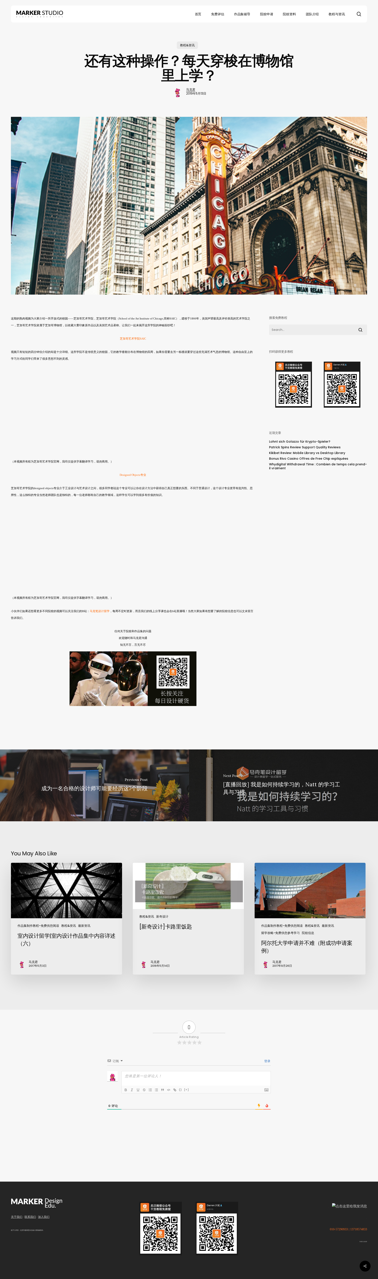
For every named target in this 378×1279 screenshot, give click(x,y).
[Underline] (138, 1090)
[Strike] (144, 1090)
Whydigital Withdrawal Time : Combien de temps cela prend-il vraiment (318, 466)
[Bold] (126, 1090)
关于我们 (16, 1217)
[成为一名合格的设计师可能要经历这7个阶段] (94, 785)
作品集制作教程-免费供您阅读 (38, 926)
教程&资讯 (187, 45)
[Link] (175, 1090)
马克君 (190, 89)
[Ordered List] (150, 1090)
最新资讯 (84, 926)
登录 (266, 1061)
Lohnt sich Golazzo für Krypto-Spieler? (299, 442)
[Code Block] (169, 1090)
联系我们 (30, 1217)
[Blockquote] (162, 1090)
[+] (186, 1089)
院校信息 (308, 933)
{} (180, 1089)
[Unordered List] (156, 1090)
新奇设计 (162, 916)
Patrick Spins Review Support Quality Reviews (305, 447)
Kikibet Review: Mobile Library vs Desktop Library (307, 453)
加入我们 (43, 1217)
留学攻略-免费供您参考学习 (280, 933)
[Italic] (132, 1090)
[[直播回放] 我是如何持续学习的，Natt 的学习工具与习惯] (283, 785)
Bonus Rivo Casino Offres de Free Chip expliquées (308, 459)
